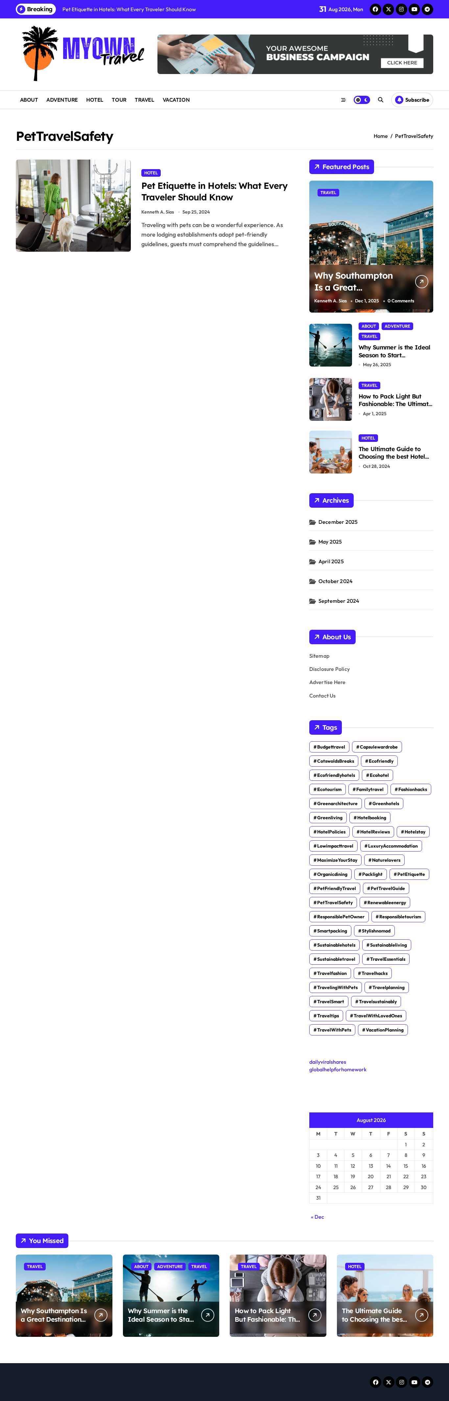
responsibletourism (400, 917)
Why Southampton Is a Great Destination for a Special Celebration (355, 293)
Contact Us (322, 695)
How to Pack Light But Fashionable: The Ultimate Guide (395, 404)
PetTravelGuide (388, 888)
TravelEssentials (387, 959)
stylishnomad (376, 931)
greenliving (330, 818)
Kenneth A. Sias (157, 212)
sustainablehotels (336, 945)
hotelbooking (371, 818)
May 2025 (330, 541)
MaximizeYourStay (337, 860)
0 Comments (401, 301)
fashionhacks (412, 789)
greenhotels (385, 803)
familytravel (370, 789)
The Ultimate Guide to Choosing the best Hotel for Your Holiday (392, 456)
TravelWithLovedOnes (378, 1016)
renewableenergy (386, 902)
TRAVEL (144, 99)
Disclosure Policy (329, 669)
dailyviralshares (327, 1061)
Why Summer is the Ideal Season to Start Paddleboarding (394, 355)
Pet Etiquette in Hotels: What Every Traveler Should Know (214, 191)
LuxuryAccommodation (393, 846)
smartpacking (332, 931)
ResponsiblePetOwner (341, 917)
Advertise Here (327, 682)
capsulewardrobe (379, 747)
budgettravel (331, 747)
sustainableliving (388, 945)
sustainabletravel (336, 959)
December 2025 (338, 522)
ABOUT (29, 99)
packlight (372, 874)
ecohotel (379, 775)
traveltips (328, 1016)
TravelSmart (330, 1002)
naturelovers (386, 860)
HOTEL (95, 99)
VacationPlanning (385, 1030)
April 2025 (331, 561)
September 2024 (339, 601)
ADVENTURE (62, 99)
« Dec (317, 1216)
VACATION (176, 99)
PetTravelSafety (335, 902)
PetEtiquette (411, 874)
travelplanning (388, 987)
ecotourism (329, 789)
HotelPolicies (331, 832)
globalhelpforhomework (337, 1069)
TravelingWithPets (337, 987)
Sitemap (319, 655)
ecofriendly (381, 761)
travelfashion (332, 973)
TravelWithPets (334, 1030)
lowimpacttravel (335, 846)
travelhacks (375, 973)
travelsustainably (378, 1002)
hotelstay (415, 832)
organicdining (332, 874)
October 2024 (336, 581)
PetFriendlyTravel (336, 888)
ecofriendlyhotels (336, 775)
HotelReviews (375, 832)
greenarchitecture (337, 803)
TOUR (119, 99)
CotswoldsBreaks (335, 761)
